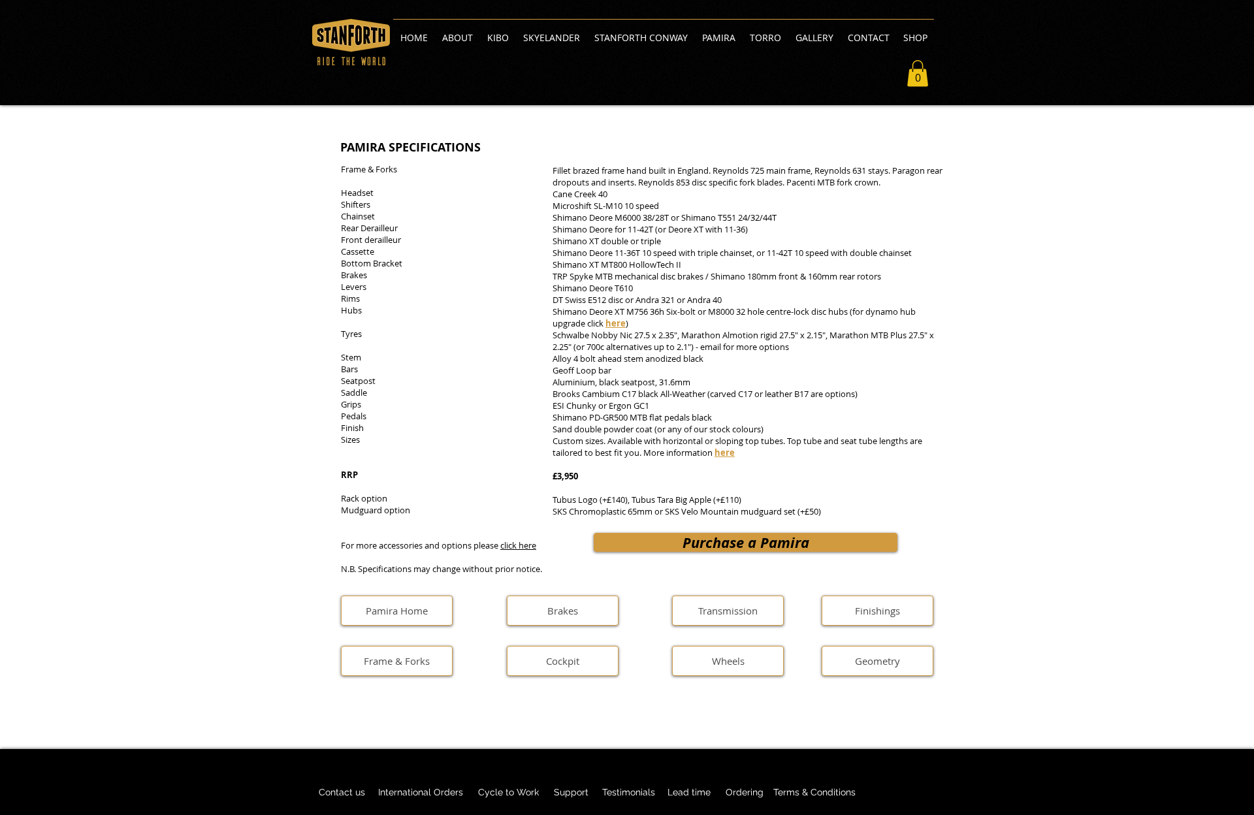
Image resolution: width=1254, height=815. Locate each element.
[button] (918, 73)
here (725, 452)
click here (518, 545)
